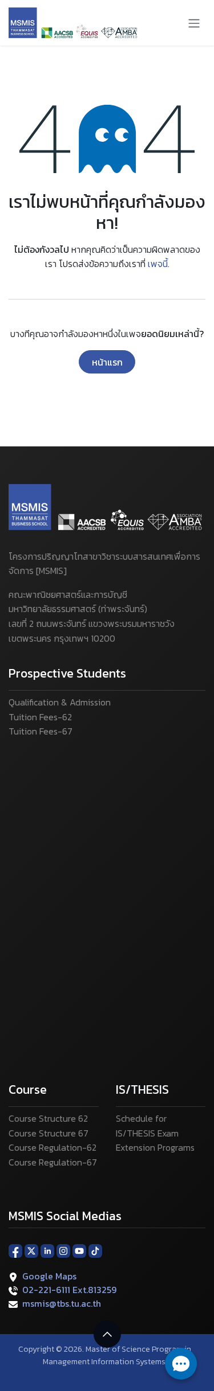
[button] (107, 1334)
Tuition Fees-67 (40, 731)
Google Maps (49, 1276)
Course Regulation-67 (53, 1162)
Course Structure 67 (48, 1133)
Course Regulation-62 (52, 1147)
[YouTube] (79, 1249)
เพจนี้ (158, 263)
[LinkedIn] (47, 1249)
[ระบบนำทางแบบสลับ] (194, 23)
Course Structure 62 (48, 1118)
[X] (31, 1249)
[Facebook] (15, 1249)
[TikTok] (95, 1249)
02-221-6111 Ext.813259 (69, 1289)
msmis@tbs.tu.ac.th (61, 1303)
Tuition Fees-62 (40, 717)
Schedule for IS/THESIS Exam (147, 1125)
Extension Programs (155, 1147)
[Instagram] (63, 1249)
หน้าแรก (107, 362)
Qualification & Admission (60, 702)
